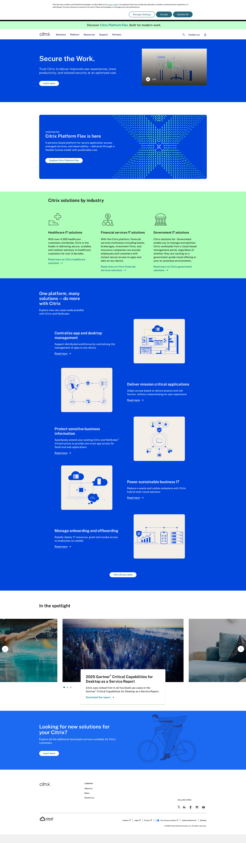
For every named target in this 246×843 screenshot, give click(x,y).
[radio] (64, 687)
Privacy (147, 820)
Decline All (182, 14)
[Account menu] (205, 35)
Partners (116, 34)
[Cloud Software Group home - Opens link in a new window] (47, 820)
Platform (74, 34)
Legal (136, 820)
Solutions (61, 34)
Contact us (194, 34)
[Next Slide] (241, 649)
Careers (125, 820)
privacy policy (113, 4)
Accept (164, 14)
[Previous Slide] (5, 649)
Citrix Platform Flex (114, 25)
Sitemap (203, 820)
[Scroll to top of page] (239, 836)
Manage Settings (142, 14)
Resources (89, 34)
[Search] (184, 34)
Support (103, 34)
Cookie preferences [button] (189, 820)
